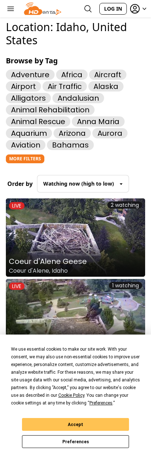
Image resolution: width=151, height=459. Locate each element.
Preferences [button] (101, 403)
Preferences (75, 441)
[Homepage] (42, 9)
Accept (75, 424)
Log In (113, 8)
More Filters (25, 159)
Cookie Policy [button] (71, 395)
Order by (20, 184)
